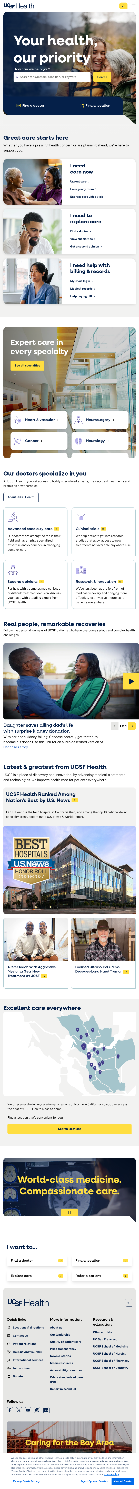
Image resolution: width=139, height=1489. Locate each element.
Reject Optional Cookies (94, 1481)
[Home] (20, 6)
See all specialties (27, 365)
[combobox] (52, 77)
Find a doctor (33, 105)
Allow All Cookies (122, 1481)
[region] (69, 1471)
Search (102, 77)
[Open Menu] (134, 6)
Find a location (98, 105)
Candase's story (15, 747)
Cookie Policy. (111, 1474)
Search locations (69, 1128)
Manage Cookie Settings (26, 1481)
